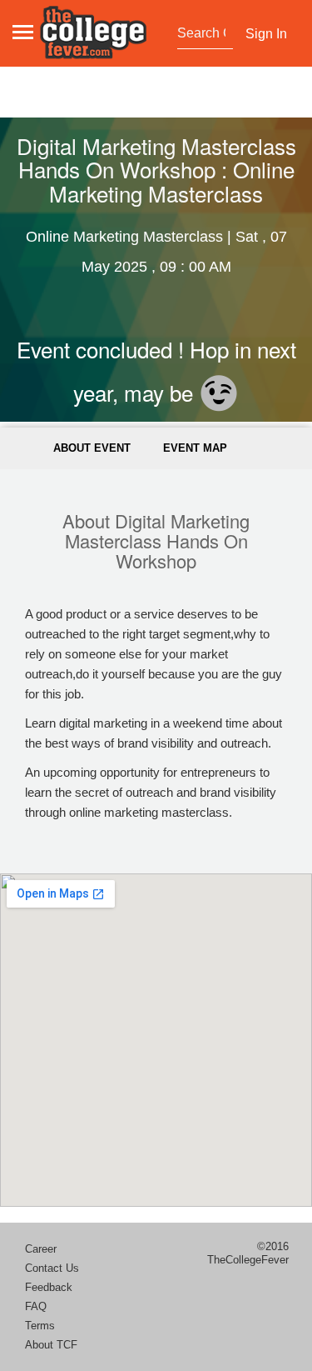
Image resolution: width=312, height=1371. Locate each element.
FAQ (36, 1306)
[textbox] (203, 33)
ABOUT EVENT (92, 448)
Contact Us (52, 1268)
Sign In (266, 34)
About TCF (51, 1344)
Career (41, 1249)
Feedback (48, 1287)
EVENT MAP (195, 448)
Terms (40, 1325)
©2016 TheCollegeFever (248, 1253)
